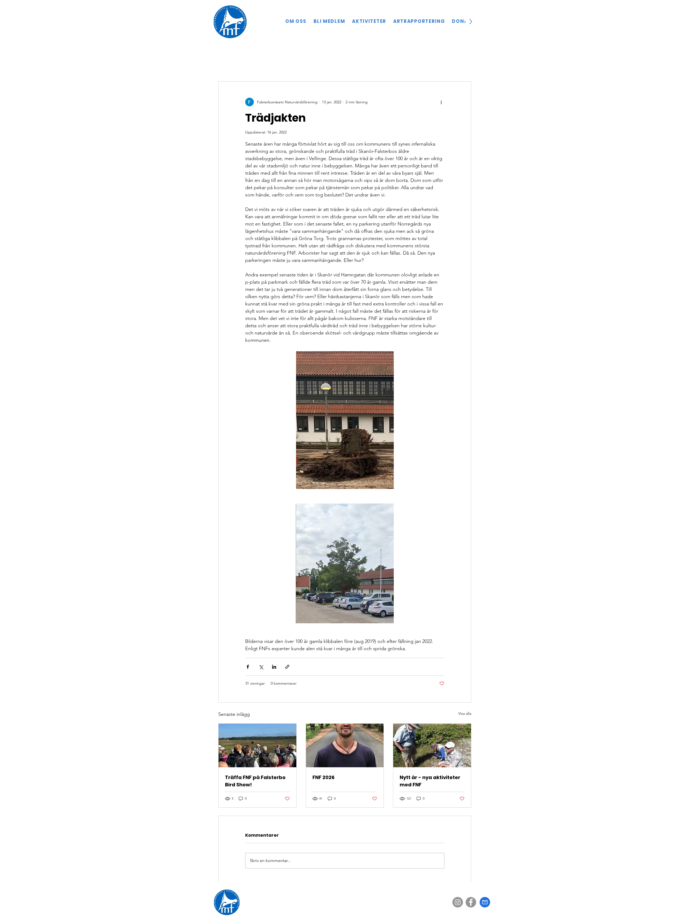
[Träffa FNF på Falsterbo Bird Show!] (257, 745)
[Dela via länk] (287, 666)
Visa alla (464, 713)
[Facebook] (471, 902)
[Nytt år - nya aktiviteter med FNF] (432, 745)
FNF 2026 (323, 777)
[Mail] (485, 902)
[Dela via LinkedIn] (274, 666)
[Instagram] (457, 902)
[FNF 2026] (345, 745)
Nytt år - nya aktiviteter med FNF (430, 781)
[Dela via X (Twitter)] (260, 666)
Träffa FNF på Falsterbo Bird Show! (255, 781)
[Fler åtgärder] (441, 102)
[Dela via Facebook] (247, 666)
